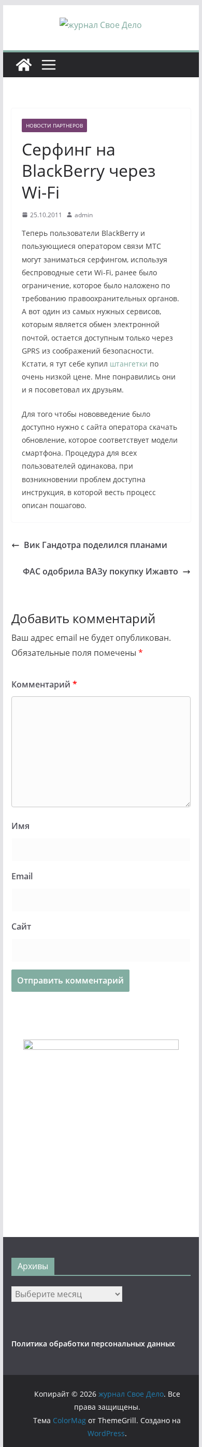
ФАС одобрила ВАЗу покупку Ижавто (100, 571)
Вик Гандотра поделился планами (95, 545)
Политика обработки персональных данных (93, 1343)
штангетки (129, 364)
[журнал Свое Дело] (23, 64)
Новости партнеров (54, 125)
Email (22, 876)
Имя (20, 826)
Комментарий (44, 684)
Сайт (21, 926)
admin (84, 214)
